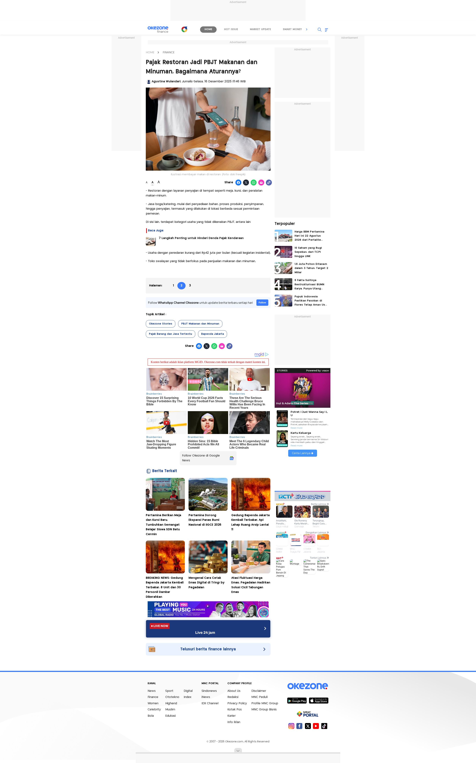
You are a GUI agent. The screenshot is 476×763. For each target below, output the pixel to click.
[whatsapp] (254, 182)
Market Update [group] (260, 29)
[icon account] (149, 82)
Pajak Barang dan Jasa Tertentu (170, 334)
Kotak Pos (234, 709)
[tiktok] (324, 726)
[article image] (283, 236)
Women (153, 703)
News (152, 691)
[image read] (151, 241)
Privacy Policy (237, 703)
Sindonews (209, 691)
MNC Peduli (259, 697)
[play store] (297, 700)
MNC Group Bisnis (264, 709)
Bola (151, 715)
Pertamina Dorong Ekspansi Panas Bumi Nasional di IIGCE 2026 (205, 520)
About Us (233, 691)
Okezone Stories (160, 323)
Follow (262, 302)
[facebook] (299, 726)
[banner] (208, 616)
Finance (153, 697)
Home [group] (208, 29)
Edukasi (170, 715)
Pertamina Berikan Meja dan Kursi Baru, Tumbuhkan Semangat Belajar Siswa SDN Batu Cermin (163, 525)
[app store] (318, 700)
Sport (169, 691)
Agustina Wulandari (166, 81)
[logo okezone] (307, 686)
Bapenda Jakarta (212, 334)
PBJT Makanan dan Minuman (200, 323)
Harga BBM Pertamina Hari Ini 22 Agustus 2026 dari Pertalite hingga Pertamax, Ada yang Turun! (310, 236)
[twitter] (308, 726)
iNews (206, 697)
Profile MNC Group (264, 703)
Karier (231, 715)
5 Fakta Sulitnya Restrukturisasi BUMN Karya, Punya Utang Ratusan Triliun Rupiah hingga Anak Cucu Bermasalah (310, 285)
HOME (150, 52)
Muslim (170, 709)
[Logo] (184, 29)
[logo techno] (158, 29)
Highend (171, 703)
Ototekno (172, 697)
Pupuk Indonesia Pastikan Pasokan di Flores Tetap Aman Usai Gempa (311, 301)
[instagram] (291, 726)
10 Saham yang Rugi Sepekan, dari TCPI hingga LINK (308, 252)
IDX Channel (210, 703)
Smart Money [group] (292, 29)
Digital (188, 691)
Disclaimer (258, 691)
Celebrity (154, 709)
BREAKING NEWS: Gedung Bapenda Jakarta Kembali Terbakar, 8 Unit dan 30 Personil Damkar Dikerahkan (165, 587)
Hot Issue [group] (231, 29)
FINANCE (168, 52)
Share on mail (261, 182)
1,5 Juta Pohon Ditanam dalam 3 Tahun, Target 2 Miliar (311, 268)
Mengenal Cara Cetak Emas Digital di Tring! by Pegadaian (207, 583)
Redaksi (232, 697)
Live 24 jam (205, 632)
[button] (306, 29)
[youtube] (316, 726)
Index (187, 697)
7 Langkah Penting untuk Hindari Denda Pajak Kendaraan (201, 238)
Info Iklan (233, 722)
